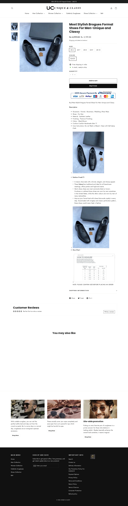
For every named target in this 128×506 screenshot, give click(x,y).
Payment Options (74, 474)
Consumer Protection (75, 491)
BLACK (73, 59)
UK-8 (85, 50)
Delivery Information (75, 466)
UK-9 (91, 50)
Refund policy (73, 494)
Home (27, 13)
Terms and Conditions (75, 481)
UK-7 (78, 50)
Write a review (109, 312)
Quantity (73, 71)
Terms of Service (74, 487)
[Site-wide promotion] (100, 409)
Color (72, 55)
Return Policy (73, 484)
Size (71, 46)
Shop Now (15, 435)
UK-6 (72, 50)
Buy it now (93, 86)
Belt (102, 13)
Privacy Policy (73, 478)
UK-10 (98, 50)
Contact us (72, 462)
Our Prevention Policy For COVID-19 (77, 470)
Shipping (71, 40)
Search (71, 459)
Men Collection (37, 13)
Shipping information (79, 290)
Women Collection (54, 13)
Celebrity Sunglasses (73, 13)
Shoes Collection (90, 13)
